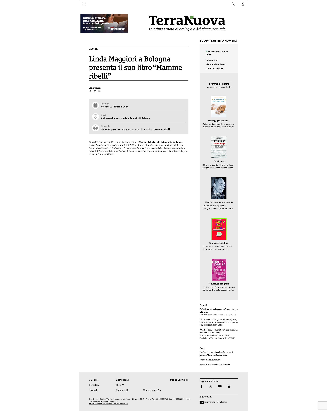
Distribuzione (122, 379)
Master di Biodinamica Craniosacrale (215, 365)
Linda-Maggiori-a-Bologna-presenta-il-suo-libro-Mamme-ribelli (135, 129)
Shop (118, 385)
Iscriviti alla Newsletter (215, 402)
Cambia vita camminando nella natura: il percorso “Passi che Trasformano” (216, 353)
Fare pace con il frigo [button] (219, 243)
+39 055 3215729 (161, 399)
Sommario (211, 60)
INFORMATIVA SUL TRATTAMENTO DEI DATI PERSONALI (108, 404)
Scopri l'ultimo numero (218, 41)
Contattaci (94, 385)
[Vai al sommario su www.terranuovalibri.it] (219, 53)
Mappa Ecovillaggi (179, 379)
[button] (84, 4)
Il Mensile (93, 390)
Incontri (93, 49)
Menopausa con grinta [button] (219, 284)
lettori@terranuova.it (109, 401)
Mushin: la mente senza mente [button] (219, 202)
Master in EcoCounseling (210, 360)
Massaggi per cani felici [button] (219, 120)
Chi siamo (94, 379)
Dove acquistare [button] (214, 68)
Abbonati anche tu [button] (215, 64)
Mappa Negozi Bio (152, 390)
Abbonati (120, 390)
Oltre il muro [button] (219, 161)
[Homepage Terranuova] (187, 23)
